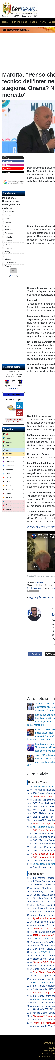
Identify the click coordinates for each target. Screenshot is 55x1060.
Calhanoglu (9, 233)
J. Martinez (9, 211)
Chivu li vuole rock (42, 867)
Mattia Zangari (34, 588)
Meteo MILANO (14, 395)
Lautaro (8, 244)
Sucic (7, 255)
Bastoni (8, 222)
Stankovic (9, 266)
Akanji (7, 219)
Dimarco (8, 241)
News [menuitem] (43, 22)
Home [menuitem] (5, 22)
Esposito (8, 248)
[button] (13, 270)
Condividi (36, 654)
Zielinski (8, 237)
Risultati (13, 275)
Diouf (7, 226)
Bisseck (8, 215)
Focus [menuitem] (33, 22)
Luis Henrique (10, 263)
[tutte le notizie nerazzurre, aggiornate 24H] (20, 8)
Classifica (8, 429)
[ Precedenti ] (13, 388)
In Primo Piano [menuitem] (19, 22)
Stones (8, 259)
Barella (8, 230)
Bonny (7, 252)
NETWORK (48, 1043)
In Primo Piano (41, 582)
